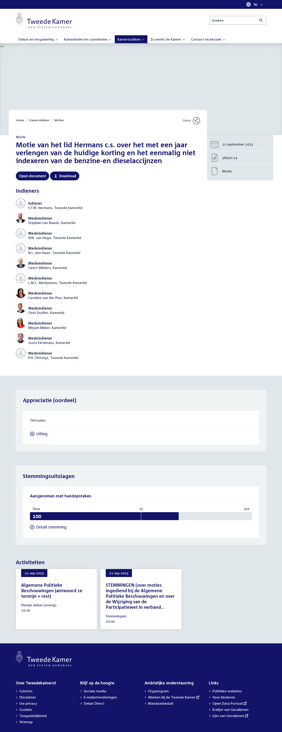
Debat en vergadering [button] (37, 39)
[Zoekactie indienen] (261, 20)
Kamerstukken (39, 120)
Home (20, 120)
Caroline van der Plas (45, 297)
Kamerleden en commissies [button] (86, 39)
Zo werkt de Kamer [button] (166, 39)
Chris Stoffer (38, 312)
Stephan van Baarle (43, 222)
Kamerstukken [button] (129, 39)
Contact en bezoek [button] (206, 39)
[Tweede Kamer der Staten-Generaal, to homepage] (44, 20)
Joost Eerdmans (41, 342)
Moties (59, 120)
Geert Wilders (39, 267)
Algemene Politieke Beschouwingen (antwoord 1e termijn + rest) (51, 590)
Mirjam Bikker (39, 327)
